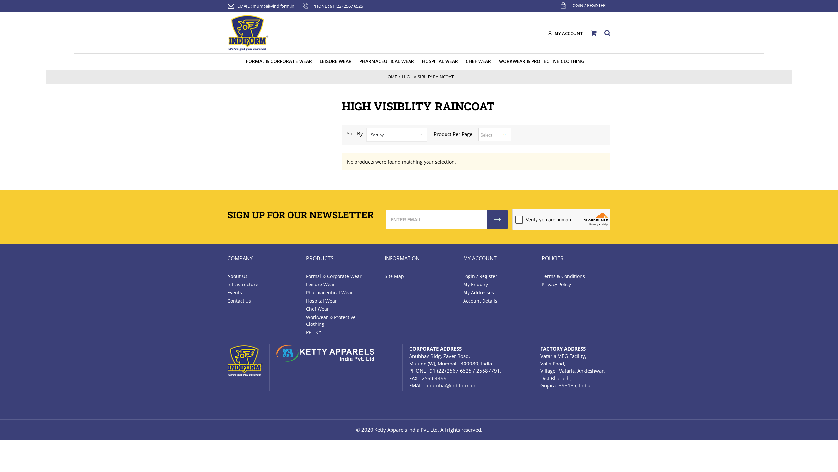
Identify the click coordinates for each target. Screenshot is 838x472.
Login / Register (588, 5)
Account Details (480, 301)
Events (235, 292)
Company (240, 258)
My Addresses (478, 292)
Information (402, 258)
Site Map (394, 276)
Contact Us (239, 301)
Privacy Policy (556, 284)
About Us (237, 276)
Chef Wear (317, 309)
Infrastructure (243, 284)
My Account (480, 258)
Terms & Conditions (563, 276)
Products (320, 258)
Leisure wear (320, 284)
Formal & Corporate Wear (334, 276)
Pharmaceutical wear (329, 292)
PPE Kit (313, 332)
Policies (552, 258)
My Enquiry (475, 284)
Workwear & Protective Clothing (330, 320)
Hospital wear (321, 301)
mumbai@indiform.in (273, 6)
